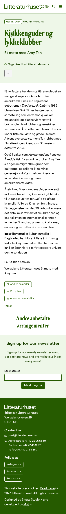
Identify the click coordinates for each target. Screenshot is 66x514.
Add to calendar (19, 284)
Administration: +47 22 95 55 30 (27, 440)
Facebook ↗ (14, 471)
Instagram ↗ (14, 464)
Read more (47, 488)
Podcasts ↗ (13, 478)
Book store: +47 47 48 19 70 (24, 445)
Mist (26, 504)
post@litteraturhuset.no (22, 435)
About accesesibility (22, 298)
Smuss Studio (31, 499)
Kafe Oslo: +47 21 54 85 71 (23, 449)
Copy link (15, 291)
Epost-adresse (12, 370)
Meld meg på (33, 385)
